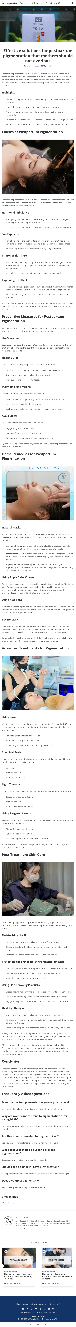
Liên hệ (44, 3)
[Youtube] (36, 1309)
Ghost (53, 1312)
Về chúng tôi (55, 3)
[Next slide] (74, 1266)
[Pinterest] (53, 1309)
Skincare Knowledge (31, 66)
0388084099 (41, 1317)
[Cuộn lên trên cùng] (45, 1324)
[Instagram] (40, 1309)
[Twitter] (38, 1324)
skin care (21, 1045)
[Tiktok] (32, 1309)
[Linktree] (44, 1309)
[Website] (16, 1229)
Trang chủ (24, 3)
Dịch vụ (35, 3)
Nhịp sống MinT (54, 1304)
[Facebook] (30, 1324)
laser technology (23, 724)
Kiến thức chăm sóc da (38, 1304)
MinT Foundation (9, 3)
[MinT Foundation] (8, 1220)
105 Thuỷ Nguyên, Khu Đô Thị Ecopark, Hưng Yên (40, 1319)
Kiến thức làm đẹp (22, 1304)
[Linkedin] (49, 1309)
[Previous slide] (2, 1266)
